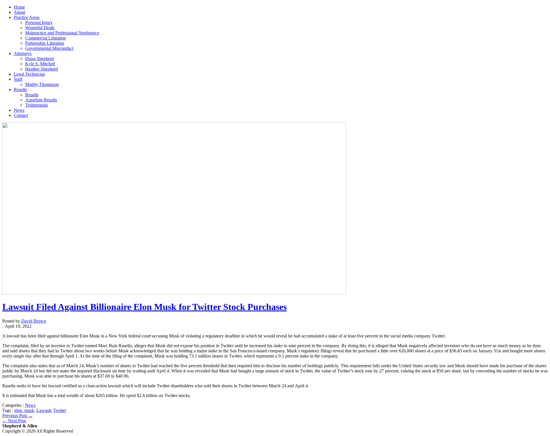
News (19, 110)
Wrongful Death (39, 27)
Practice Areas (27, 17)
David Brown (33, 321)
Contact (21, 115)
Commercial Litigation (45, 38)
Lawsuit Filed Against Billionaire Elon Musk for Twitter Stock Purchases (144, 307)
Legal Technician (29, 74)
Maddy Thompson (42, 84)
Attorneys (23, 53)
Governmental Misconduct (49, 48)
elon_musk (24, 410)
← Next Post (14, 420)
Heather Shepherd (41, 68)
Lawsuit (43, 410)
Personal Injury (39, 22)
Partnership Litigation (44, 43)
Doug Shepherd (39, 58)
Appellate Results (41, 99)
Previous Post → (17, 415)
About (19, 12)
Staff (18, 79)
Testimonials (36, 105)
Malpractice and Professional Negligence (62, 32)
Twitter (59, 410)
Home (19, 7)
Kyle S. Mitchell (40, 63)
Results (20, 89)
